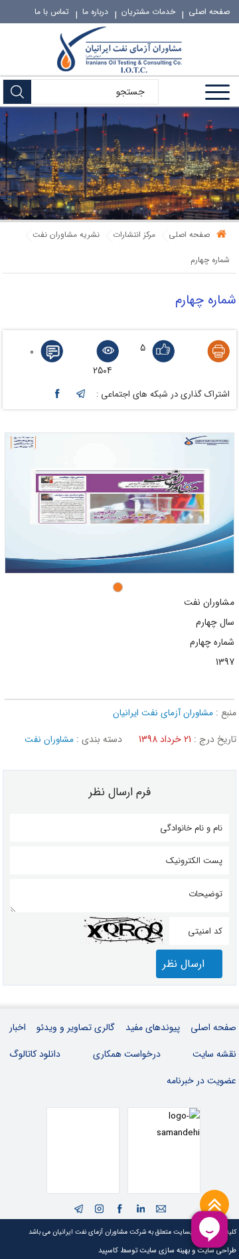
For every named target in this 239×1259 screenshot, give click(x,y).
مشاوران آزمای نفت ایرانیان (163, 713)
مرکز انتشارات (134, 234)
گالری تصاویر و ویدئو (76, 1027)
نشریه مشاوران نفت (66, 234)
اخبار (17, 1027)
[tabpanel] (119, 503)
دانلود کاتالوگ (34, 1054)
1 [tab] (121, 587)
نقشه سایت (214, 1054)
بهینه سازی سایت (164, 1250)
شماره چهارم (210, 260)
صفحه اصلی (209, 11)
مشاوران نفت (49, 740)
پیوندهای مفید (152, 1027)
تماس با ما (52, 11)
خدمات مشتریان (148, 11)
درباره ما (95, 11)
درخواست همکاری (127, 1054)
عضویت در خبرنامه (201, 1080)
